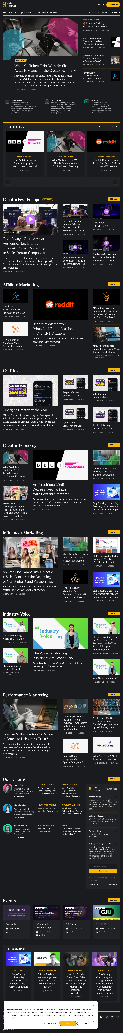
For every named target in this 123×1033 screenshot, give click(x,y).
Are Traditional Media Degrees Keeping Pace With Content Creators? (48, 790)
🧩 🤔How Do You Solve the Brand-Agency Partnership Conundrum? (72, 811)
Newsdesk (89, 65)
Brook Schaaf (10, 643)
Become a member (107, 127)
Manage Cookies (50, 1023)
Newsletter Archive (91, 19)
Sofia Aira (21, 89)
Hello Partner (14, 1030)
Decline (85, 1023)
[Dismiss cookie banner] (93, 1005)
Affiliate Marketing (106, 156)
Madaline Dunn (91, 30)
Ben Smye (48, 990)
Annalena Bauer (101, 653)
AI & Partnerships (46, 825)
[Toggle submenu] (47, 12)
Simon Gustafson (12, 673)
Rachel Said (39, 670)
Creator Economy (24, 156)
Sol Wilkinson (20, 825)
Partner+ (66, 825)
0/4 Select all (94, 884)
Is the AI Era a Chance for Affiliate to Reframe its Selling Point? (71, 831)
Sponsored (18, 970)
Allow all (68, 1023)
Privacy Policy (94, 880)
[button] (40, 12)
